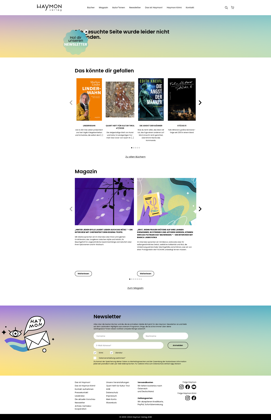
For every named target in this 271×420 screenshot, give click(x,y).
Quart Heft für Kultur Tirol (118, 385)
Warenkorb (111, 402)
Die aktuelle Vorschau (85, 399)
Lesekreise (79, 396)
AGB (108, 389)
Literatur (118, 353)
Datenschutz (112, 392)
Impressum (111, 396)
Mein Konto (111, 399)
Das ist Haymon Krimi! (85, 385)
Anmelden (178, 345)
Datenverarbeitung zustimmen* (112, 358)
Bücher (91, 7)
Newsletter (135, 7)
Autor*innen (118, 7)
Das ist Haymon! (153, 7)
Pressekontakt (81, 392)
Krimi (101, 353)
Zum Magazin (135, 288)
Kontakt (190, 7)
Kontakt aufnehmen (84, 389)
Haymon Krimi (174, 7)
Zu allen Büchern (135, 156)
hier (172, 364)
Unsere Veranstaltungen (117, 382)
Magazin (103, 7)
